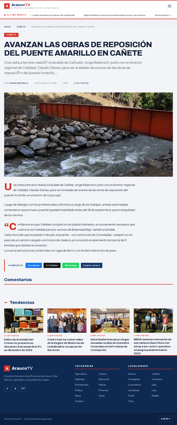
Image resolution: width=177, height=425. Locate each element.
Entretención (81, 384)
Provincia (103, 390)
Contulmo (157, 379)
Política (78, 390)
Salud (78, 395)
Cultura (103, 373)
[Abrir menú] (169, 6)
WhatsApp (71, 265)
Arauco (132, 373)
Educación (104, 379)
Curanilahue (134, 384)
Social (102, 395)
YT (23, 388)
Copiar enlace (91, 265)
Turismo (79, 401)
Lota (154, 390)
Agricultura (81, 373)
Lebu (154, 384)
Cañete (11, 35)
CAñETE (21, 27)
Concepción (134, 379)
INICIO (7, 27)
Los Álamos (133, 390)
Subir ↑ (165, 419)
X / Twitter (52, 265)
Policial (102, 384)
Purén (131, 395)
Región (155, 395)
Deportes (79, 379)
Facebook (33, 265)
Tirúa (131, 401)
